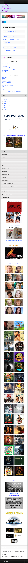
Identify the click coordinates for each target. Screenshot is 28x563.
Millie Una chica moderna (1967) (9, 31)
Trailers (5, 107)
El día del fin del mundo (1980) (9, 50)
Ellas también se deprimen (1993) (9, 47)
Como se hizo (7, 101)
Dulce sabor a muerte (6, 81)
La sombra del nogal (6, 73)
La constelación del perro (7, 67)
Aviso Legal (4, 556)
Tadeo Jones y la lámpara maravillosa (9, 63)
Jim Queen (4, 89)
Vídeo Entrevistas (7, 105)
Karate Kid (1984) (6, 42)
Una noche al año (5, 65)
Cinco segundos (5, 87)
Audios (5, 99)
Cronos (3, 78)
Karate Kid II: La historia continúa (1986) (11, 39)
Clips (5, 103)
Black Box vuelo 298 (6, 79)
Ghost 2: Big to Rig (5, 71)
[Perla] (13, 16)
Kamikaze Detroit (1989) (8, 44)
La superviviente (5, 70)
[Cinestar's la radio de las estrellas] (14, 117)
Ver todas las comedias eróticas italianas (14, 240)
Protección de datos (11, 556)
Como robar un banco (6, 82)
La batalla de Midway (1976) (8, 36)
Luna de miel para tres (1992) (9, 34)
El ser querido (4, 66)
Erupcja (13, 69)
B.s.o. (5, 109)
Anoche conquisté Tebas (7, 69)
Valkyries (3, 86)
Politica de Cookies (20, 556)
